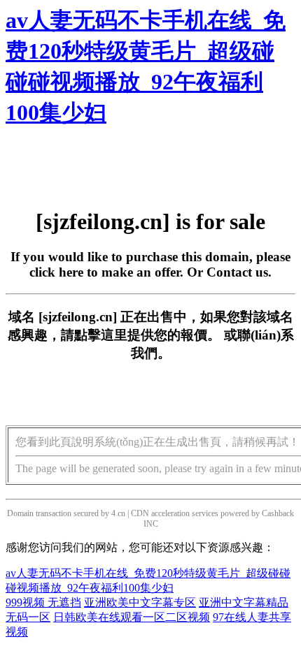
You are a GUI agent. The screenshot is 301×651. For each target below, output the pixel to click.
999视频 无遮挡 (43, 602)
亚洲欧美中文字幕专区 (140, 602)
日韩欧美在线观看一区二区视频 (131, 617)
